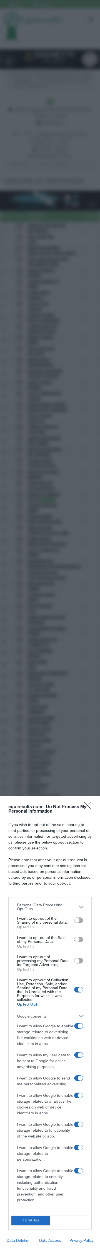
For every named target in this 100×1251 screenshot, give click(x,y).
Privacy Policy (81, 1240)
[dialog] (50, 1023)
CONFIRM (30, 1220)
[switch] (78, 920)
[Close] (89, 807)
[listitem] (50, 907)
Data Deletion (19, 1240)
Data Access (50, 1240)
